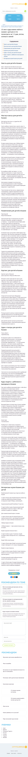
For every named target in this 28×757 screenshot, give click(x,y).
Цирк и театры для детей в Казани (12, 52)
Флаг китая (6, 706)
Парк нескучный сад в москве (10, 718)
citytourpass (19, 4)
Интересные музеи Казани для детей (13, 58)
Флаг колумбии (7, 663)
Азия (4, 728)
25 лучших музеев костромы (15, 691)
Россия (18, 15)
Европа (9, 15)
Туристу (18, 18)
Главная (8, 753)
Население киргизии (8, 684)
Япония (5, 737)
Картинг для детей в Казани (11, 50)
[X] (17, 577)
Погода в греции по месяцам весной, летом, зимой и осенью (12, 600)
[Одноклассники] (13, 577)
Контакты (19, 753)
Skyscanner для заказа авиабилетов (12, 657)
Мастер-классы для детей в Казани (13, 46)
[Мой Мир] (15, 577)
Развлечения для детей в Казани (12, 48)
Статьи (5, 734)
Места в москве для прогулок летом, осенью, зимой (13, 587)
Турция (9, 18)
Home (4, 24)
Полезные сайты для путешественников (13, 677)
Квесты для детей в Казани (11, 44)
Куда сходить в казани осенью (11, 611)
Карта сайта (13, 753)
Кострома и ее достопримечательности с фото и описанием (14, 670)
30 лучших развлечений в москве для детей (17, 699)
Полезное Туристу (7, 731)
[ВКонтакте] (11, 577)
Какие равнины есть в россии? (11, 712)
